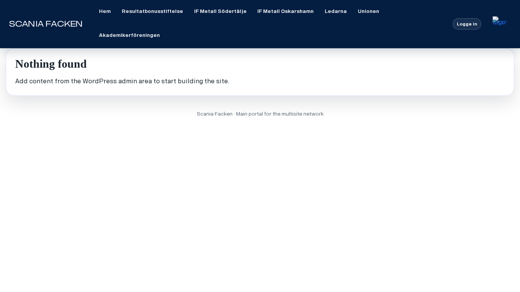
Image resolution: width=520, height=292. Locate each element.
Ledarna (336, 11)
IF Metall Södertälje (220, 11)
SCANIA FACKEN (46, 24)
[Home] (499, 24)
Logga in (467, 24)
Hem (105, 11)
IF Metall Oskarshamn (285, 11)
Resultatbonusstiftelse (152, 11)
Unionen (368, 11)
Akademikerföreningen (129, 35)
